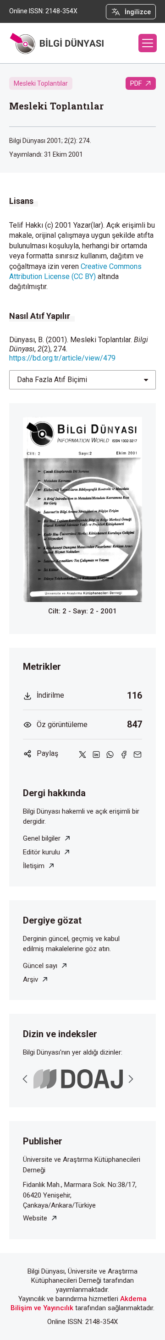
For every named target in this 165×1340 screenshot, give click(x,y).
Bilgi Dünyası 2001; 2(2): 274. (50, 140)
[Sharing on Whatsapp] (110, 754)
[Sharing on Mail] (137, 754)
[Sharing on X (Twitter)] (82, 754)
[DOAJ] (78, 1079)
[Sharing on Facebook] (123, 754)
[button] (147, 43)
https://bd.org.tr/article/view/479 (62, 358)
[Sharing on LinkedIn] (96, 754)
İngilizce (138, 12)
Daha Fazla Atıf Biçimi (52, 379)
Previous (25, 1079)
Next (131, 1079)
